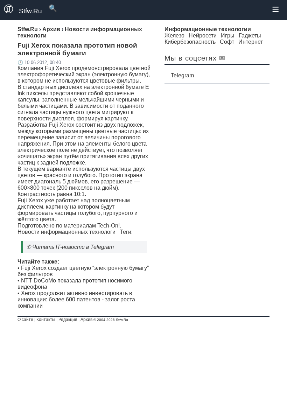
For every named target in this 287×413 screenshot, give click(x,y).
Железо (174, 35)
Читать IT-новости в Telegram (73, 247)
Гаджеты (250, 35)
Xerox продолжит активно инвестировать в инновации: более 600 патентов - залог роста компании (76, 299)
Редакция (67, 319)
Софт (227, 42)
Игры (227, 35)
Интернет (250, 42)
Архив (86, 319)
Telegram (182, 75)
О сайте (25, 319)
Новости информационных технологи (66, 232)
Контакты (45, 319)
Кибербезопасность (190, 42)
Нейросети (203, 35)
